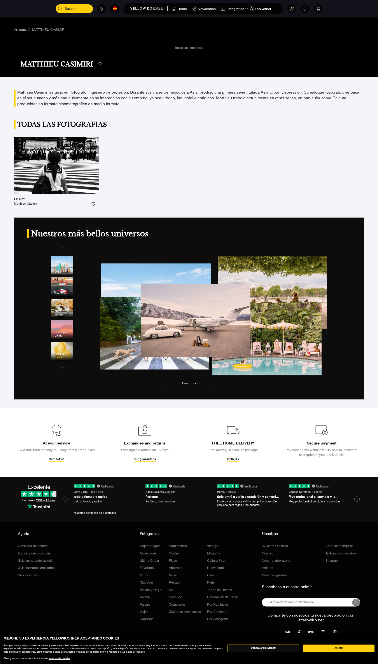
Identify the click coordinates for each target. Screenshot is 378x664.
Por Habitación (218, 604)
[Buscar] (60, 8)
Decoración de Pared (222, 597)
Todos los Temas (219, 590)
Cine (210, 575)
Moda (144, 575)
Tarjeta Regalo (150, 546)
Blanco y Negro (151, 590)
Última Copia (149, 561)
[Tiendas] (101, 8)
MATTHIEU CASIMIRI (48, 30)
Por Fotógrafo (217, 619)
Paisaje (145, 604)
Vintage (212, 546)
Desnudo (175, 597)
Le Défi (19, 199)
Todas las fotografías (189, 48)
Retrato (174, 582)
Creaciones (177, 604)
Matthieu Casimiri (26, 204)
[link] (149, 8)
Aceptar (338, 648)
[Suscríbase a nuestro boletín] (356, 602)
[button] (62, 248)
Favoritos (147, 568)
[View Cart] (318, 8)
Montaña (213, 553)
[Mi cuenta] (291, 8)
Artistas (20, 30)
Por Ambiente (217, 612)
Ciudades (147, 582)
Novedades (148, 553)
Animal (145, 597)
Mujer (173, 575)
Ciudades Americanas (185, 612)
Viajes (144, 612)
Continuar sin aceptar (263, 648)
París (211, 582)
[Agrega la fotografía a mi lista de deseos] (93, 204)
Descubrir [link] (189, 383)
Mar (172, 590)
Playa (173, 561)
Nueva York (215, 568)
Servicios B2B (28, 575)
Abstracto (176, 568)
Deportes (147, 619)
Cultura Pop (216, 561)
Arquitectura (178, 546)
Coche (173, 553)
